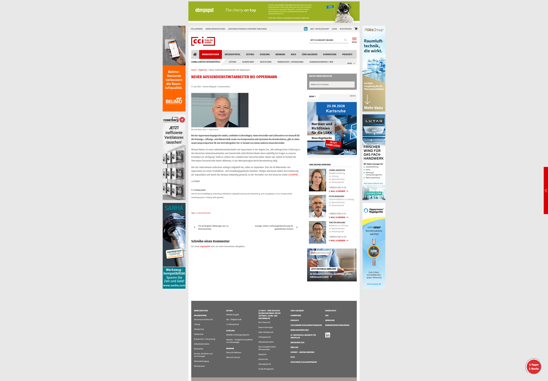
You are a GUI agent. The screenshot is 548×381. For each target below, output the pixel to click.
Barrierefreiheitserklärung (337, 325)
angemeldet (205, 246)
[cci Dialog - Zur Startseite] (203, 41)
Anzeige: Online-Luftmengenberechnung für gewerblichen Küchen (274, 227)
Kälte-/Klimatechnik (265, 332)
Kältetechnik (265, 62)
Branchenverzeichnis (215, 29)
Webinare (280, 54)
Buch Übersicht (264, 322)
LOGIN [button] (334, 29)
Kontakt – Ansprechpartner (302, 352)
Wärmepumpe (199, 366)
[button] (355, 29)
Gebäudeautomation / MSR (321, 62)
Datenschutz (330, 311)
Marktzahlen (198, 349)
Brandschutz (263, 359)
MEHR (349, 63)
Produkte (347, 54)
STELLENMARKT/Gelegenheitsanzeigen (306, 325)
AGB (326, 315)
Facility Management (266, 369)
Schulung (265, 54)
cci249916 (292, 174)
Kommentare (330, 54)
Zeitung (250, 54)
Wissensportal (232, 54)
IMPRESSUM (329, 320)
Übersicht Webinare (233, 352)
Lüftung (232, 62)
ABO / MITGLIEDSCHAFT (319, 29)
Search (345, 39)
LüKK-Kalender (309, 54)
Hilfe (293, 357)
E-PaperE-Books (534, 366)
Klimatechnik (248, 62)
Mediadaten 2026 (297, 342)
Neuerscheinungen (265, 327)
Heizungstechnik (264, 364)
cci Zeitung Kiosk (232, 324)
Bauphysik (262, 354)
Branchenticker (210, 54)
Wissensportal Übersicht (203, 319)
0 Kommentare (224, 86)
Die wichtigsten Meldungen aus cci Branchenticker (213, 227)
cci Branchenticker (203, 213)
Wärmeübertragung (201, 361)
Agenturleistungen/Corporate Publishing (247, 29)
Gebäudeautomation (201, 344)
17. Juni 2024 (196, 86)
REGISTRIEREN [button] (346, 29)
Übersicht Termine (233, 357)
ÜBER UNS (294, 347)
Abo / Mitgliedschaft (233, 319)
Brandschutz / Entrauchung (290, 62)
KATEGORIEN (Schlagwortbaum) (304, 362)
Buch (293, 54)
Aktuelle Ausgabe (232, 315)
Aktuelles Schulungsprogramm (237, 335)
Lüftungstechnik (264, 337)
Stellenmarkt (197, 29)
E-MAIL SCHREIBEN (337, 191)
